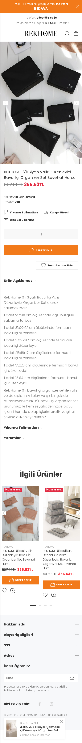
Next (78, 513)
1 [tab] (33, 605)
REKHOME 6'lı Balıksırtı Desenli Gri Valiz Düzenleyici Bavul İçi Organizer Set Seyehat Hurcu (59, 559)
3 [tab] (45, 605)
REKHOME (7, 547)
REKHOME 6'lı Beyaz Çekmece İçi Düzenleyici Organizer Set (39, 728)
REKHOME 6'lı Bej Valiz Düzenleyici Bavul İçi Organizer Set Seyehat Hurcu (18, 557)
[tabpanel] (20, 536)
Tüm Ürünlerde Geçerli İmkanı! (41, 23)
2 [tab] (40, 605)
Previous (3, 513)
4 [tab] (51, 605)
